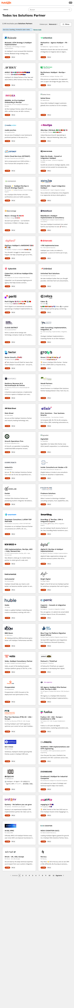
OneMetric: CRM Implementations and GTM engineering (55, 748)
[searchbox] (50, 10)
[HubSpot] (6, 2)
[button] (31, 29)
